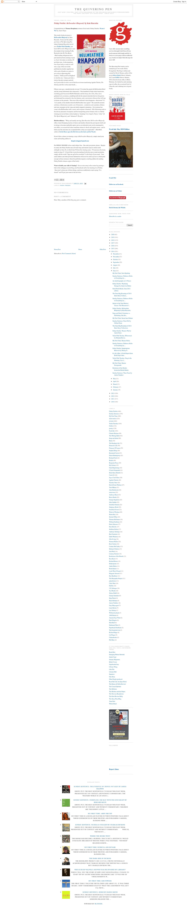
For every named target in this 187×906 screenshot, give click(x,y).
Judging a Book (113, 507)
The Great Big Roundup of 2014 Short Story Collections (122, 327)
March (115, 384)
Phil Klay (112, 640)
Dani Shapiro (113, 620)
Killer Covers (113, 662)
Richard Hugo (113, 632)
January (115, 390)
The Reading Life (114, 443)
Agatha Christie (113, 480)
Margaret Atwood (114, 573)
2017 (113, 243)
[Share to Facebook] (61, 180)
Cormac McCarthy (114, 546)
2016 (113, 246)
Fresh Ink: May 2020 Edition (119, 129)
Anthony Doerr (113, 495)
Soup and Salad (113, 438)
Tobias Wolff (113, 593)
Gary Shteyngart (114, 605)
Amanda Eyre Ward (114, 618)
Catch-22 (111, 475)
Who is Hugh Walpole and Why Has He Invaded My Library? (100, 870)
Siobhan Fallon (113, 529)
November (116, 257)
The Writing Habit (114, 436)
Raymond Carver (114, 453)
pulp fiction (112, 581)
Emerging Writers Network (117, 654)
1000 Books (112, 615)
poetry (111, 428)
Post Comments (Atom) (69, 253)
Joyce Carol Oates (114, 478)
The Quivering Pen (93, 9)
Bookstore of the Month (116, 556)
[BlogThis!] (57, 180)
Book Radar (112, 569)
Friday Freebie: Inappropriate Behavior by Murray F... (121, 349)
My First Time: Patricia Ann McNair (100, 847)
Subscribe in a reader (115, 216)
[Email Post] (85, 183)
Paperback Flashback (115, 628)
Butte (110, 441)
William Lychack (114, 613)
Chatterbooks (113, 637)
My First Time (113, 416)
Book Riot (112, 652)
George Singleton (114, 500)
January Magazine (114, 659)
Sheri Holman (113, 601)
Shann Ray (112, 514)
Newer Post (57, 249)
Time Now (112, 701)
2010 (113, 402)
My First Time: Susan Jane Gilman (123, 318)
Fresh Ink (111, 431)
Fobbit (111, 426)
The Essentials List (114, 630)
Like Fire (111, 669)
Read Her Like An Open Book (118, 682)
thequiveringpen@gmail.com (80, 141)
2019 (113, 237)
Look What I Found (115, 571)
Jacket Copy (112, 657)
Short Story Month (114, 473)
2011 (113, 399)
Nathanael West (113, 625)
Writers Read (113, 704)
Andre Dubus (113, 566)
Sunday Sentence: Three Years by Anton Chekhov (122, 374)
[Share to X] (59, 180)
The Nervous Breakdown (116, 694)
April (114, 381)
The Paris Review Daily (116, 696)
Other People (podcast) (115, 679)
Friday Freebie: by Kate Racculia (76, 23)
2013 (113, 393)
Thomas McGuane (114, 519)
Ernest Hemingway (114, 455)
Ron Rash (112, 559)
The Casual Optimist (115, 686)
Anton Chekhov (113, 603)
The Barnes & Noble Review (117, 684)
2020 (113, 234)
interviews (112, 492)
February (116, 387)
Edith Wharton (113, 537)
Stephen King (113, 450)
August (115, 265)
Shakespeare (112, 564)
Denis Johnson (113, 524)
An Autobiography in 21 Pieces (122, 281)
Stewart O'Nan (113, 517)
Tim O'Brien (112, 487)
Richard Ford (113, 458)
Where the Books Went (100, 836)
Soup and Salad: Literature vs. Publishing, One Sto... (121, 314)
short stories (112, 418)
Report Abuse (114, 769)
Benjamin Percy (113, 463)
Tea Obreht (112, 591)
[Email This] (55, 180)
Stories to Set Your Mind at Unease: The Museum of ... (121, 304)
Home (80, 249)
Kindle (111, 460)
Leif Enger (112, 635)
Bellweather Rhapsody (61, 37)
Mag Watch (112, 598)
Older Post (103, 249)
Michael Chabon (114, 549)
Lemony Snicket (114, 554)
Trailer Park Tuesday (63, 46)
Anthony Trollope (114, 532)
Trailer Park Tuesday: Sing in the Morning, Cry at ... (122, 359)
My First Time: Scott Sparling (121, 273)
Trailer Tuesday (113, 423)
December (116, 254)
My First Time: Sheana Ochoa (121, 341)
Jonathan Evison (114, 510)
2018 (113, 240)
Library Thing (113, 667)
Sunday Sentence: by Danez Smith (100, 892)
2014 (113, 251)
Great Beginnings (114, 468)
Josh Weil (112, 551)
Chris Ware (112, 583)
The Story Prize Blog (115, 699)
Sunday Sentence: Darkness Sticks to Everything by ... (123, 277)
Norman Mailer (113, 541)
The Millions (113, 689)
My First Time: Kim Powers (100, 881)
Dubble (111, 586)
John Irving (112, 539)
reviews (111, 421)
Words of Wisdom (114, 512)
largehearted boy (114, 664)
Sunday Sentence (114, 414)
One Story (112, 677)
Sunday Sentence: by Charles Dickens (100, 825)
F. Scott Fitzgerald (114, 470)
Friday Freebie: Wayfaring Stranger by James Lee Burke (122, 285)
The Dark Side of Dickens (100, 858)
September (116, 262)
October (115, 259)
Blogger (98, 904)
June (114, 271)
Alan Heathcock (113, 490)
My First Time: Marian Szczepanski (119, 364)
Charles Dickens (114, 433)
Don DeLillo (112, 527)
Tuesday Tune (113, 482)
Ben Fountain (113, 534)
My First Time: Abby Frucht (100, 813)
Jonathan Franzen (114, 505)
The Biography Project (115, 578)
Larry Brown (112, 608)
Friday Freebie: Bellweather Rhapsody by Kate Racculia (122, 309)
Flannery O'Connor (114, 448)
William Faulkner (114, 522)
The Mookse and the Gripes (117, 691)
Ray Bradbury (113, 576)
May (114, 378)
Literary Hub (113, 672)
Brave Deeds (112, 497)
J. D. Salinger (113, 588)
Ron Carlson (112, 544)
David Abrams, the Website (117, 207)
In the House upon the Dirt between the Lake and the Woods (77, 132)
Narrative (111, 674)
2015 (113, 248)
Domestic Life (113, 446)
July (114, 268)
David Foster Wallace (115, 485)
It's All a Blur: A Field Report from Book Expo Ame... (123, 354)
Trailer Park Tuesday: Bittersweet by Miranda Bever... (122, 337)
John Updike (113, 502)
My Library (112, 465)
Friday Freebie (65, 185)
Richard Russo (113, 561)
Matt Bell (112, 623)
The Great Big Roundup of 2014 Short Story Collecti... (122, 294)
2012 (113, 396)
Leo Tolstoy (112, 610)
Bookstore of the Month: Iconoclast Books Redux (121, 369)
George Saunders (114, 596)
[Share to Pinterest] (63, 180)
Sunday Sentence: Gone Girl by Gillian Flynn (122, 322)
